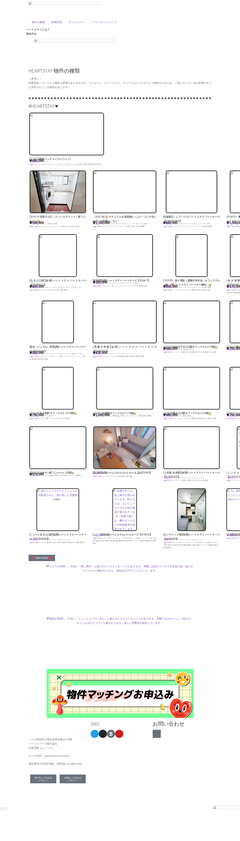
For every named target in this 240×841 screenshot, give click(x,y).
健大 (146, 224)
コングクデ (187, 418)
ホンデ (40, 290)
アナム (104, 286)
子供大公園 (130, 226)
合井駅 (188, 480)
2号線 (233, 226)
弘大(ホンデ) (76, 287)
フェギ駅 (138, 416)
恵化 (111, 541)
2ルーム (126, 224)
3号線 (99, 476)
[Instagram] (103, 734)
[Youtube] (119, 734)
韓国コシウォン (134, 541)
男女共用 (40, 359)
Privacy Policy (60, 788)
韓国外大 (168, 548)
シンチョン (59, 164)
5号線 (169, 290)
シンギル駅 (58, 356)
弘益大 (64, 542)
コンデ (132, 224)
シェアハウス (201, 224)
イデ (35, 164)
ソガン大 (67, 164)
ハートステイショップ (104, 22)
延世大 (80, 164)
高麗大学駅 (140, 356)
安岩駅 (141, 286)
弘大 (45, 290)
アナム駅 (110, 286)
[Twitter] (95, 734)
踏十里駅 (207, 287)
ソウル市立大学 (126, 538)
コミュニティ (76, 22)
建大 (198, 418)
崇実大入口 (65, 226)
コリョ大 (114, 356)
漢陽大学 (194, 290)
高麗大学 (132, 356)
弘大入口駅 (59, 290)
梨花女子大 (92, 164)
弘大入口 (51, 290)
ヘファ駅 (149, 538)
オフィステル (199, 287)
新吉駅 (34, 359)
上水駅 (183, 480)
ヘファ (142, 538)
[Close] (3, 809)
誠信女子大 (187, 352)
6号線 (99, 286)
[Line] (157, 734)
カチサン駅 (62, 475)
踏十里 (200, 290)
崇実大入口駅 (52, 224)
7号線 (36, 226)
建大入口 (204, 418)
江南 (140, 473)
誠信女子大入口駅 (209, 352)
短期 (65, 290)
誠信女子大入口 (188, 349)
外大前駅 (233, 293)
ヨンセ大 (74, 164)
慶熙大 (121, 541)
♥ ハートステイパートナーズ (112, 224)
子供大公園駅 (139, 226)
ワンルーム (43, 224)
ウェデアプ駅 (43, 418)
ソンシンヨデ (177, 352)
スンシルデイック (44, 226)
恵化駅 (115, 541)
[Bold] (111, 734)
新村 (85, 164)
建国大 (193, 418)
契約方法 (31, 33)
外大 (50, 416)
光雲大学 (98, 541)
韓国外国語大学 (146, 541)
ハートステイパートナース (192, 226)
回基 (204, 226)
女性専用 (121, 356)
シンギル (50, 356)
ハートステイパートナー (116, 226)
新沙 (136, 473)
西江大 (99, 164)
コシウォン (45, 162)
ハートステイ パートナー (181, 290)
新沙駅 (121, 476)
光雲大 (169, 545)
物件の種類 (38, 22)
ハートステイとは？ (38, 29)
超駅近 (78, 475)
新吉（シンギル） (78, 354)
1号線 (169, 226)
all (39, 162)
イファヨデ (42, 164)
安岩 (208, 224)
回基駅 (209, 226)
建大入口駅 (187, 416)
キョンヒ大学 (107, 538)
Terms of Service (39, 788)
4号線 (237, 226)
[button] (42, 558)
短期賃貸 (56, 22)
